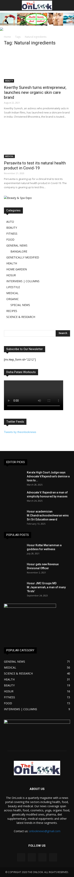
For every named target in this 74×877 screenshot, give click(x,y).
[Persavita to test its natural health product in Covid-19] (37, 141)
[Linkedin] (42, 857)
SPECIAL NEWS (20, 305)
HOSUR (11, 275)
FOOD (10, 239)
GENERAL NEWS (16, 245)
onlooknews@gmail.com (44, 831)
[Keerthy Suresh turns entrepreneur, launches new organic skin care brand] (37, 66)
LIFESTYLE (13, 287)
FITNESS (11, 233)
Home (7, 36)
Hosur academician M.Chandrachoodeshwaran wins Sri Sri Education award (48, 515)
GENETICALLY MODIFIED (22, 257)
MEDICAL (9, 156)
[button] (68, 5)
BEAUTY (9, 80)
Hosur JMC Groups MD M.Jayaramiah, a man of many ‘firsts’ (46, 587)
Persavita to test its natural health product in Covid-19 (35, 165)
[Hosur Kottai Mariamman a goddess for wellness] (14, 550)
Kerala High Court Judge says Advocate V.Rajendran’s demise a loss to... (48, 476)
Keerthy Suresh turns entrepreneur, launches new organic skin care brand (35, 92)
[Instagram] (32, 857)
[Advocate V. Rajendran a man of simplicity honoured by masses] (14, 497)
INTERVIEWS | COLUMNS (22, 281)
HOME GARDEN (16, 269)
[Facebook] (21, 857)
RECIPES (11, 311)
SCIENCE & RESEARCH (20, 317)
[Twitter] (53, 857)
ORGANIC (12, 299)
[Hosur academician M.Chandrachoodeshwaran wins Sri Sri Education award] (14, 516)
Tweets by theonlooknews (20, 432)
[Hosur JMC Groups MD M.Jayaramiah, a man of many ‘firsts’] (14, 588)
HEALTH (11, 263)
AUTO (10, 222)
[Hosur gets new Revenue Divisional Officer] (14, 569)
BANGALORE (18, 251)
